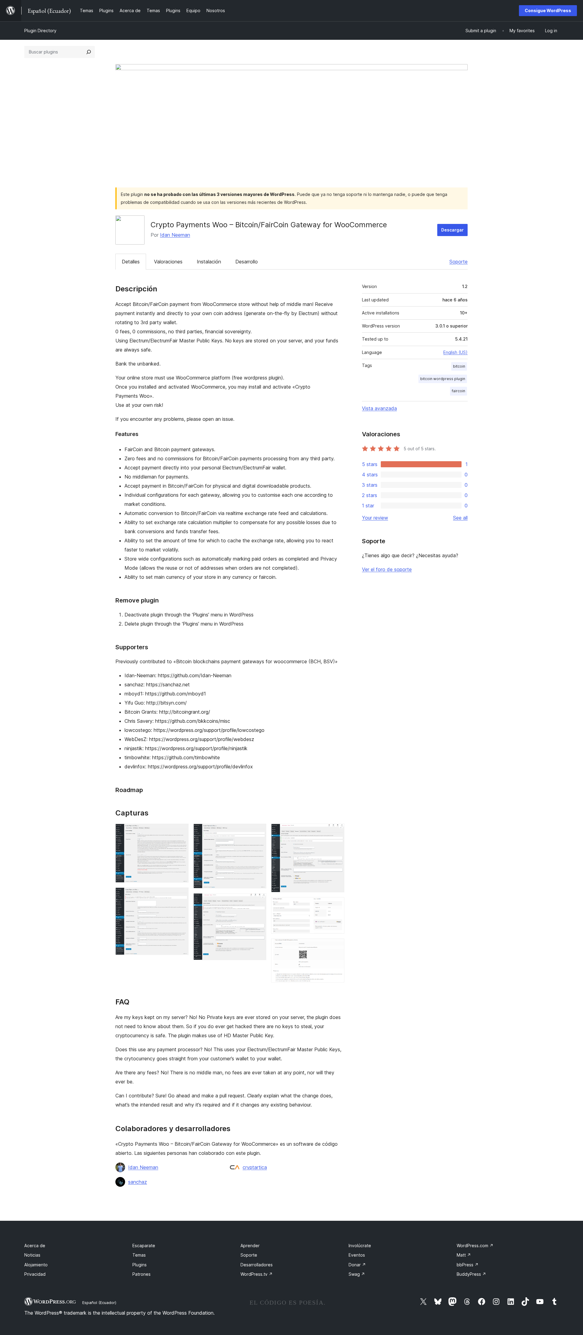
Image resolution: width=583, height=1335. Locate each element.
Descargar (452, 229)
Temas (139, 1255)
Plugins (139, 1264)
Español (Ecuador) (99, 1302)
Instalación (209, 262)
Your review (375, 518)
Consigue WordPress (548, 10)
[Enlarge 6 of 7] (336, 905)
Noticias (32, 1255)
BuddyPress (471, 1274)
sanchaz (137, 1182)
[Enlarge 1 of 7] (180, 832)
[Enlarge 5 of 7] (336, 832)
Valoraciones (168, 262)
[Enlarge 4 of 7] (258, 901)
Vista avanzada (379, 408)
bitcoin (459, 366)
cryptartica (255, 1167)
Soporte (458, 262)
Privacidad (35, 1274)
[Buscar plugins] (89, 52)
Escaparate (143, 1245)
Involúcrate (360, 1245)
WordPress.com (475, 1245)
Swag (357, 1274)
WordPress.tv (256, 1274)
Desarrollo (246, 262)
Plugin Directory (40, 30)
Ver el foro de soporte (387, 569)
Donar (357, 1264)
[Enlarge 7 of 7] (336, 947)
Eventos (357, 1255)
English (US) (455, 352)
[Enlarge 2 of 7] (180, 896)
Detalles (131, 262)
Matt (464, 1255)
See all (460, 518)
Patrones (141, 1274)
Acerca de (34, 1245)
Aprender (250, 1245)
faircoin (458, 391)
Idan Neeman (175, 235)
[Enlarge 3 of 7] (258, 832)
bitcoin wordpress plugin (442, 378)
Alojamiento (36, 1264)
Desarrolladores (256, 1264)
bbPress (468, 1264)
